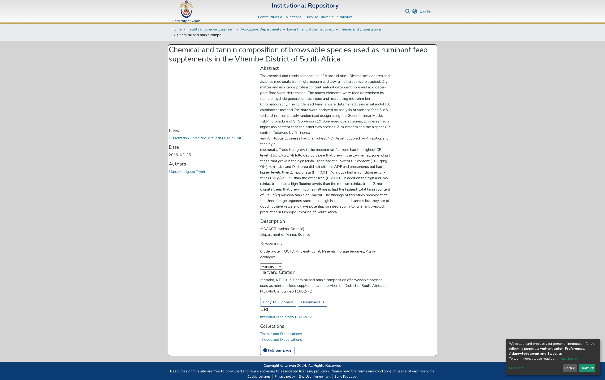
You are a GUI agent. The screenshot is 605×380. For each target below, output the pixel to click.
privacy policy (567, 358)
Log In (425, 11)
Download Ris (312, 302)
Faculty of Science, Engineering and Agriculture (211, 29)
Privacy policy (285, 376)
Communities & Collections (280, 17)
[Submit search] (408, 11)
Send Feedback (346, 376)
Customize (516, 368)
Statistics (345, 17)
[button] (415, 11)
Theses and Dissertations (361, 29)
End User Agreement (314, 376)
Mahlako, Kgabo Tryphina (189, 171)
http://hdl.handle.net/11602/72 (286, 317)
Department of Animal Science (310, 29)
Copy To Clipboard (278, 302)
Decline (570, 368)
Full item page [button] (279, 350)
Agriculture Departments (260, 29)
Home (177, 29)
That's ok (587, 368)
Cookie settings (259, 376)
